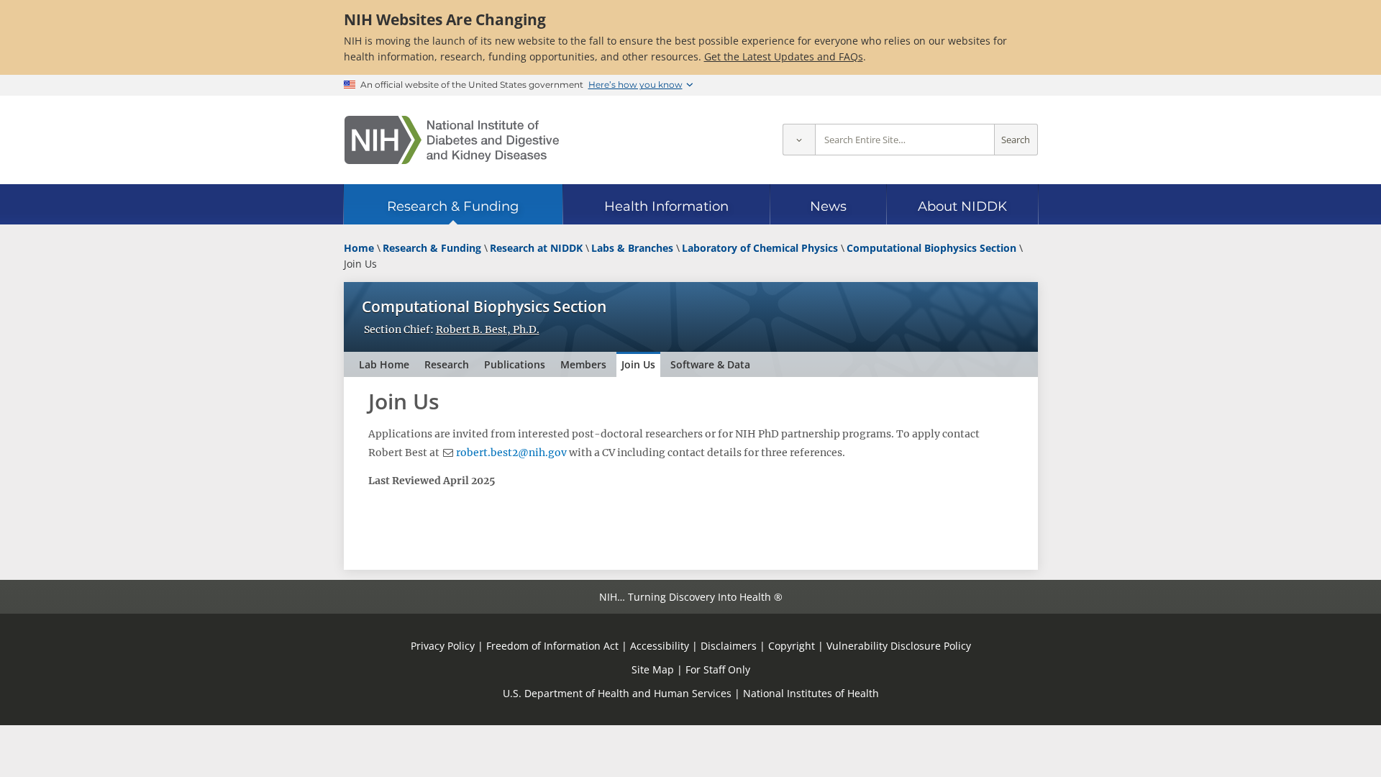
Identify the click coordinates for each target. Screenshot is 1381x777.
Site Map (653, 669)
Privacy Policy (443, 646)
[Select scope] (799, 140)
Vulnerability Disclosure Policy (898, 646)
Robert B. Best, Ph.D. (487, 329)
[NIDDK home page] (452, 140)
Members (583, 364)
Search (1015, 140)
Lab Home (384, 364)
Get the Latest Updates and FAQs (783, 56)
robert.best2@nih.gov (511, 452)
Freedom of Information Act (552, 646)
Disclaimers (729, 646)
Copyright (791, 646)
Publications (514, 364)
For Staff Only (717, 669)
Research (446, 364)
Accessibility (659, 646)
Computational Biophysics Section (484, 306)
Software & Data (710, 364)
